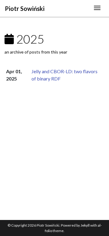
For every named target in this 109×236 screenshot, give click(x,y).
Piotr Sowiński (25, 8)
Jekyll (85, 225)
